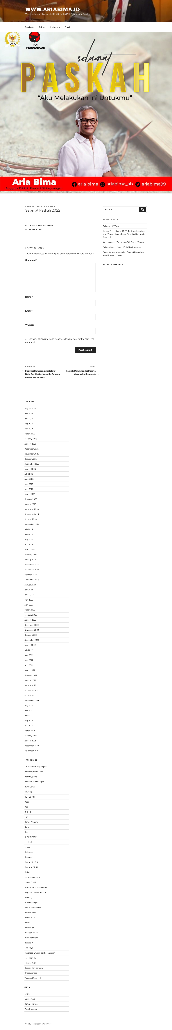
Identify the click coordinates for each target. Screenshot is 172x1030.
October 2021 (30, 695)
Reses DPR (29, 943)
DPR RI (27, 812)
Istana (27, 847)
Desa (26, 802)
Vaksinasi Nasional (32, 978)
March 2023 (29, 610)
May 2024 (28, 539)
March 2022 (29, 670)
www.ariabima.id (52, 9)
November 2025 (31, 454)
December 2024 (31, 509)
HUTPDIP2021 (30, 837)
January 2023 (30, 620)
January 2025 (30, 504)
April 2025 (28, 489)
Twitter (42, 27)
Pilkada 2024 (30, 912)
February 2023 (30, 615)
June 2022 (28, 655)
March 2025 (29, 494)
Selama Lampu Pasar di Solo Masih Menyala (122, 247)
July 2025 (28, 474)
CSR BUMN (29, 797)
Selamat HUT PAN (111, 226)
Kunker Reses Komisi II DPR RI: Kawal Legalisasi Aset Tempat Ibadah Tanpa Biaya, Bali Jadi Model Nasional (124, 234)
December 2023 (31, 564)
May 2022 (28, 660)
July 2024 (28, 529)
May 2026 (28, 423)
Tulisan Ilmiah (30, 963)
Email (67, 27)
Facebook (29, 27)
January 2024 (30, 559)
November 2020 (31, 751)
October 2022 (30, 635)
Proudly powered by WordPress (37, 1024)
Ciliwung (28, 792)
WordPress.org (30, 1009)
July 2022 (28, 650)
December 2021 (31, 685)
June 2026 (29, 418)
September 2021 (31, 700)
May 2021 (28, 720)
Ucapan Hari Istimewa (41, 226)
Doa (26, 807)
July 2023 (28, 590)
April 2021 (28, 725)
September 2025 (31, 464)
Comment (31, 260)
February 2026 (30, 439)
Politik (27, 922)
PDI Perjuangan (31, 902)
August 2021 (29, 705)
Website (29, 325)
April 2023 (28, 605)
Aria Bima (49, 206)
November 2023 (31, 569)
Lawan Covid (30, 882)
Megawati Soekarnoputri (35, 892)
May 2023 (28, 600)
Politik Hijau (29, 928)
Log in (27, 994)
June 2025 (29, 479)
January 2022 (30, 680)
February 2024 (30, 554)
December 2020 (31, 746)
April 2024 (28, 544)
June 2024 (29, 534)
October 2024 (30, 519)
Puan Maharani (31, 937)
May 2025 (28, 484)
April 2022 (28, 665)
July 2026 (28, 413)
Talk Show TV (30, 958)
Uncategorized (30, 973)
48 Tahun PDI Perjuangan (35, 766)
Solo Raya (28, 948)
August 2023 (30, 585)
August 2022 (30, 645)
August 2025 (30, 469)
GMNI (27, 827)
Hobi (26, 832)
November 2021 (31, 690)
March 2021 (29, 730)
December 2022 (31, 625)
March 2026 (29, 434)
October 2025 (30, 459)
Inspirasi (28, 842)
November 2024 (31, 514)
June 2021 (28, 715)
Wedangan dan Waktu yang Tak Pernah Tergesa (123, 242)
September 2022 (31, 640)
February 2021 (30, 735)
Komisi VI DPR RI (31, 867)
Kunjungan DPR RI (32, 877)
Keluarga (28, 857)
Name (29, 297)
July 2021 (28, 710)
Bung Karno (29, 787)
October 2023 (30, 574)
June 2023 (29, 595)
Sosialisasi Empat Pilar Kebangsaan (39, 953)
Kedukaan (28, 852)
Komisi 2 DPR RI (31, 862)
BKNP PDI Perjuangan (34, 781)
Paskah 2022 (36, 229)
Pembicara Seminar (33, 907)
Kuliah (27, 872)
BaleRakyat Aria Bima (33, 772)
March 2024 (29, 549)
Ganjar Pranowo (31, 822)
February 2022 (30, 675)
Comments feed (31, 1004)
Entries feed (29, 999)
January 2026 (30, 444)
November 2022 (31, 630)
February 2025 (30, 499)
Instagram (55, 27)
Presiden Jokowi (31, 932)
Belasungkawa (30, 776)
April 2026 (28, 428)
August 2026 (30, 408)
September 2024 (31, 524)
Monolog (28, 897)
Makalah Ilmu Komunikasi (35, 887)
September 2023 (31, 579)
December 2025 (31, 449)
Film (26, 817)
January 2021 (30, 741)
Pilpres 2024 (29, 917)
